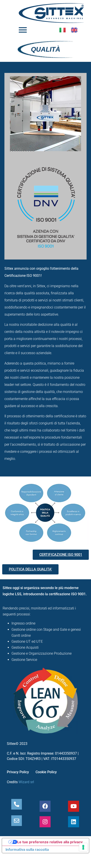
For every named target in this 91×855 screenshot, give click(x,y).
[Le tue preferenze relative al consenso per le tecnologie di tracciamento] (83, 847)
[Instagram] (45, 821)
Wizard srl (26, 782)
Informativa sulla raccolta (27, 849)
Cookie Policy (46, 772)
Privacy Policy (18, 772)
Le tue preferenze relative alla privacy (50, 842)
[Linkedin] (73, 821)
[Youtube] (73, 806)
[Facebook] (45, 806)
